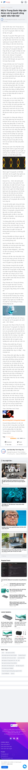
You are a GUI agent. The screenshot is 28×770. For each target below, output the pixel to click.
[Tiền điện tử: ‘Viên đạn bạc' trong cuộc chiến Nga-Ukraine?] (14, 495)
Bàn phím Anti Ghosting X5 (8, 665)
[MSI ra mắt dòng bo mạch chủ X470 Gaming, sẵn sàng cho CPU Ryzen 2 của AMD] (5, 603)
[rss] (17, 738)
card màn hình (21, 657)
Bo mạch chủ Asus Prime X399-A (9, 663)
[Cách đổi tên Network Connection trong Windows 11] (14, 569)
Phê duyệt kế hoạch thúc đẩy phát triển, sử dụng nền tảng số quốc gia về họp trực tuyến (14, 550)
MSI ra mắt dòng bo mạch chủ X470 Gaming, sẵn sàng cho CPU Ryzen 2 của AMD (18, 603)
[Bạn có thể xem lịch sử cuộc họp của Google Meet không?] (5, 591)
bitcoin (12, 673)
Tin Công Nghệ (9, 7)
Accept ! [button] (5, 767)
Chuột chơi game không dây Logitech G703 (12, 670)
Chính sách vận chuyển (6, 748)
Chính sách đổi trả (5, 744)
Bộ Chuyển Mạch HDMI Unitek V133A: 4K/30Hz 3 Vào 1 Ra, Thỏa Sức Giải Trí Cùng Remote (18, 596)
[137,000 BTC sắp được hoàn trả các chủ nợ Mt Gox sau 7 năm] (5, 585)
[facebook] (10, 738)
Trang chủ (3, 7)
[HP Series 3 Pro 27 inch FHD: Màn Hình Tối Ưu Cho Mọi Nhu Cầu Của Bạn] (21, 617)
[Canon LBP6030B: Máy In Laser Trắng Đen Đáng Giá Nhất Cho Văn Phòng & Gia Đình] (21, 633)
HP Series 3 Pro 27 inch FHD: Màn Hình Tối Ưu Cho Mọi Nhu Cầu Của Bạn (20, 624)
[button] (2, 2)
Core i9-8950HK (5, 673)
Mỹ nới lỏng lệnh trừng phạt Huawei (14, 420)
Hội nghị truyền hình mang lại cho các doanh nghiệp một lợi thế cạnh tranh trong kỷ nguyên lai (13, 481)
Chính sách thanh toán (6, 746)
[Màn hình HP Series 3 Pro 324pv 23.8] (7, 633)
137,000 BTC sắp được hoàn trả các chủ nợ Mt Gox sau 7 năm (18, 584)
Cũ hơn (24, 556)
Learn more (10, 763)
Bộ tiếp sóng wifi (20, 665)
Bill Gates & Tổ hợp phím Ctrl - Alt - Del (10, 660)
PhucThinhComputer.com (7, 758)
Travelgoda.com (5, 754)
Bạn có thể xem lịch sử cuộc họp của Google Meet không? (18, 590)
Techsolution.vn (4, 756)
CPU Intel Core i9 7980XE (7, 668)
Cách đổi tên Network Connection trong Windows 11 (14, 580)
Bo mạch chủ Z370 (10, 652)
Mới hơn (4, 556)
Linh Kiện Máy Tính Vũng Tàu (15, 449)
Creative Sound (22, 655)
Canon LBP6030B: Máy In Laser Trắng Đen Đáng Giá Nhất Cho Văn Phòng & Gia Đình (20, 640)
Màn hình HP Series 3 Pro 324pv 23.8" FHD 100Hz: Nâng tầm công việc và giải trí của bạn (7, 640)
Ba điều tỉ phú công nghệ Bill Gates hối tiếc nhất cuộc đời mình (14, 527)
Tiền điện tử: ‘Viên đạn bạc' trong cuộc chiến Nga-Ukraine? (13, 505)
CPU (3, 652)
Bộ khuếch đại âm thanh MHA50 (9, 655)
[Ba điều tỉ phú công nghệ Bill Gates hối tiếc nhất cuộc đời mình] (14, 518)
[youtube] (14, 738)
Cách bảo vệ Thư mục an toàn (9, 657)
